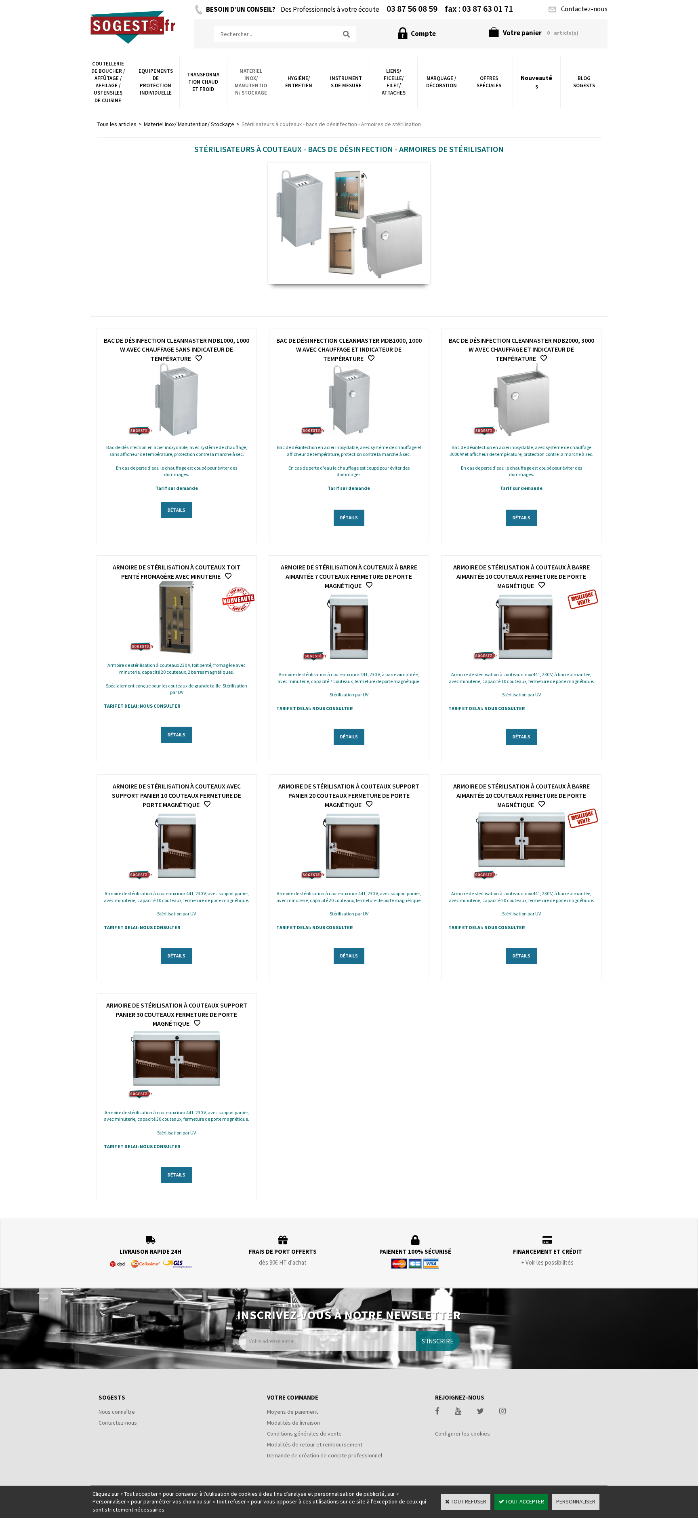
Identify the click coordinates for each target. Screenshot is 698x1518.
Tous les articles (117, 124)
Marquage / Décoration (441, 82)
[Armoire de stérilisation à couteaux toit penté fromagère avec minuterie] (176, 652)
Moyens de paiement (292, 1411)
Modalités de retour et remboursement (314, 1444)
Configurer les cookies (462, 1433)
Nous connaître (117, 1411)
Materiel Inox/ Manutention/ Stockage (251, 82)
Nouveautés (536, 82)
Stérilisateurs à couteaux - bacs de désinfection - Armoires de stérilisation (331, 124)
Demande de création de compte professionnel (324, 1455)
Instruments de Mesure (346, 82)
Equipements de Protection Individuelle (156, 82)
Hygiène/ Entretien (298, 82)
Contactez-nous (118, 1422)
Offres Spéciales (489, 82)
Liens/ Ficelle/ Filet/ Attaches (394, 82)
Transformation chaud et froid (203, 82)
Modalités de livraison (293, 1422)
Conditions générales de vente (304, 1433)
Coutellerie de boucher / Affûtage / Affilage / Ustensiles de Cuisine (108, 82)
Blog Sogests (584, 82)
